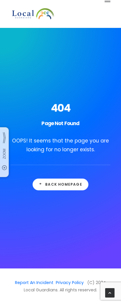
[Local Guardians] (33, 14)
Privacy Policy (70, 282)
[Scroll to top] (110, 292)
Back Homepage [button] (63, 184)
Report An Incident (34, 282)
